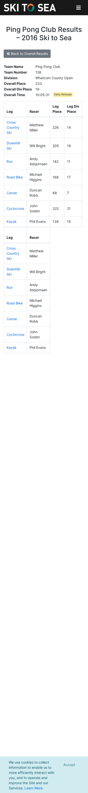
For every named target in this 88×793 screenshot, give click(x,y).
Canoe (12, 193)
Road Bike (15, 177)
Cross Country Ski (13, 127)
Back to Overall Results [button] (29, 53)
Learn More (33, 788)
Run (10, 161)
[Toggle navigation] (79, 7)
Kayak (12, 221)
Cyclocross (15, 208)
